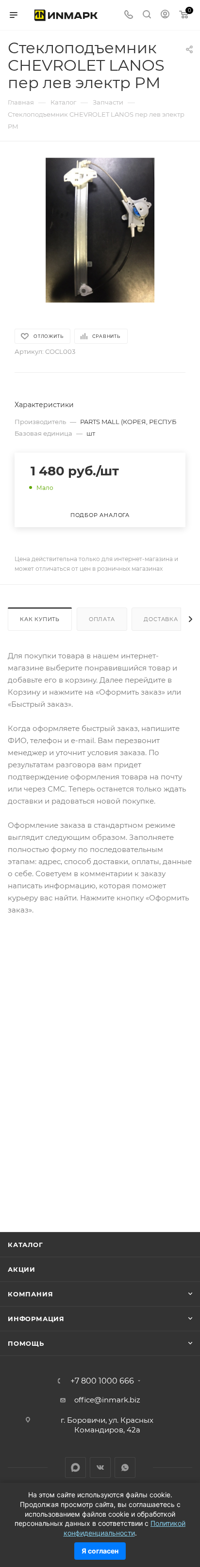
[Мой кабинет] (165, 15)
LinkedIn (75, 1467)
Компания (30, 1294)
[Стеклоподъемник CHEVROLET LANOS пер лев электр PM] (100, 229)
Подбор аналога (100, 515)
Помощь (26, 1343)
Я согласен (100, 1551)
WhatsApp (125, 1467)
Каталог (25, 1244)
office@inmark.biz (107, 1399)
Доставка (161, 619)
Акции (21, 1269)
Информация (36, 1319)
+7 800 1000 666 (102, 1381)
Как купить (40, 619)
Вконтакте (100, 1467)
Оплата (102, 619)
